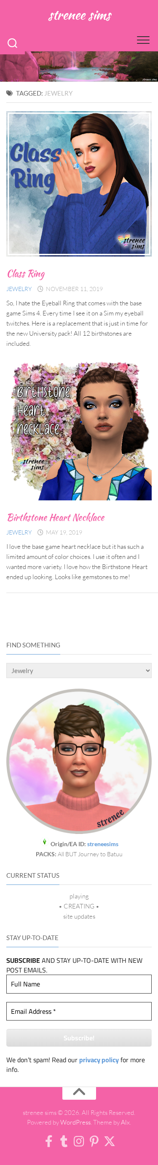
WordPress (75, 1122)
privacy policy (99, 1059)
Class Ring (25, 273)
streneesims (102, 843)
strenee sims (79, 14)
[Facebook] (49, 1141)
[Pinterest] (94, 1141)
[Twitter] (109, 1141)
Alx (125, 1122)
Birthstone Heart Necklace (55, 517)
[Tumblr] (64, 1141)
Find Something (33, 645)
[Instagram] (79, 1141)
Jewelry (19, 288)
